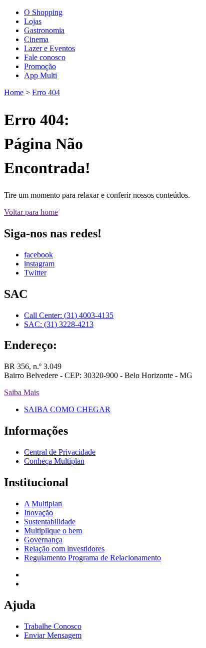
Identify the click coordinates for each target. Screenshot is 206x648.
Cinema (36, 39)
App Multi (40, 75)
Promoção (40, 66)
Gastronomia (44, 30)
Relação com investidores (64, 548)
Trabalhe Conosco (53, 626)
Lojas (33, 21)
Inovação (38, 512)
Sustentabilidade (50, 521)
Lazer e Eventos (49, 48)
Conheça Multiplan (54, 461)
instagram (39, 263)
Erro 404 (46, 92)
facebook (38, 254)
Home (14, 92)
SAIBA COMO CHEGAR (67, 409)
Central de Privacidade (60, 452)
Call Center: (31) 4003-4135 (69, 315)
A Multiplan (43, 503)
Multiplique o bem (53, 530)
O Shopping (43, 12)
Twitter (35, 272)
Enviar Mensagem (53, 635)
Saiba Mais (21, 392)
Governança (43, 539)
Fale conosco (45, 57)
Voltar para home (31, 212)
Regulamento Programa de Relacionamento (92, 557)
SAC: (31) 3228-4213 (59, 324)
